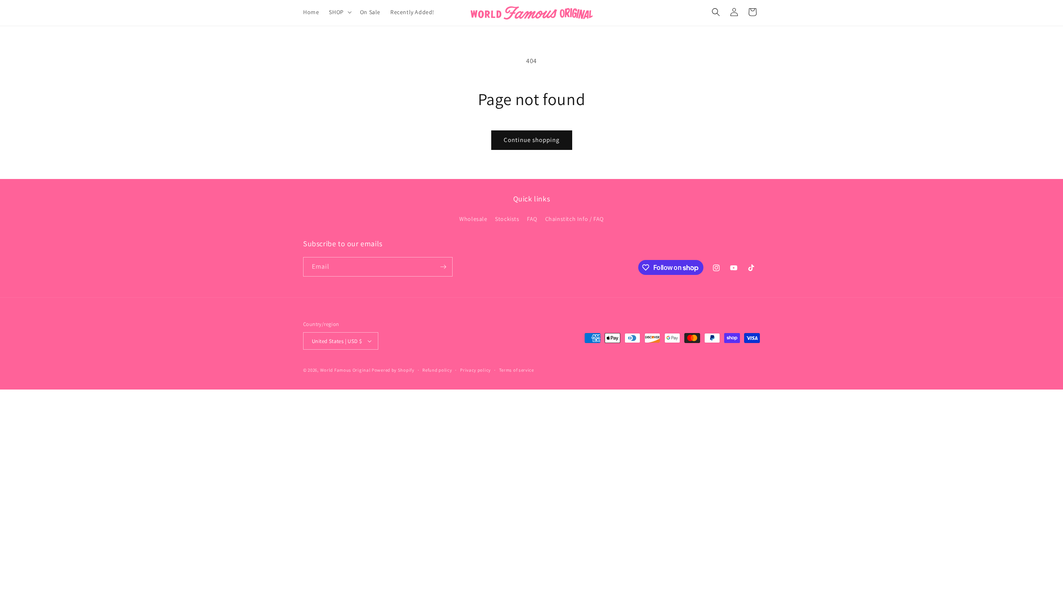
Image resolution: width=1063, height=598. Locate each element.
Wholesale (473, 219)
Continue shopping (532, 140)
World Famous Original (345, 370)
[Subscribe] (443, 267)
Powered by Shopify (393, 370)
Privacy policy (475, 370)
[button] (339, 12)
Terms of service (516, 370)
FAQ (532, 219)
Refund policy (437, 370)
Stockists (507, 219)
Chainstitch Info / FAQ (574, 219)
